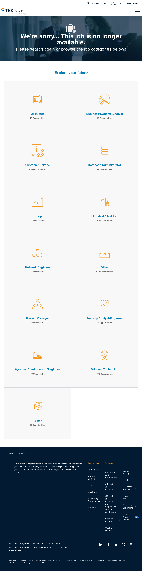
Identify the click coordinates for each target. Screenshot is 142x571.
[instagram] (131, 544)
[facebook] (108, 544)
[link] (13, 11)
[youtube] (116, 544)
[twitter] (123, 544)
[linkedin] (101, 544)
